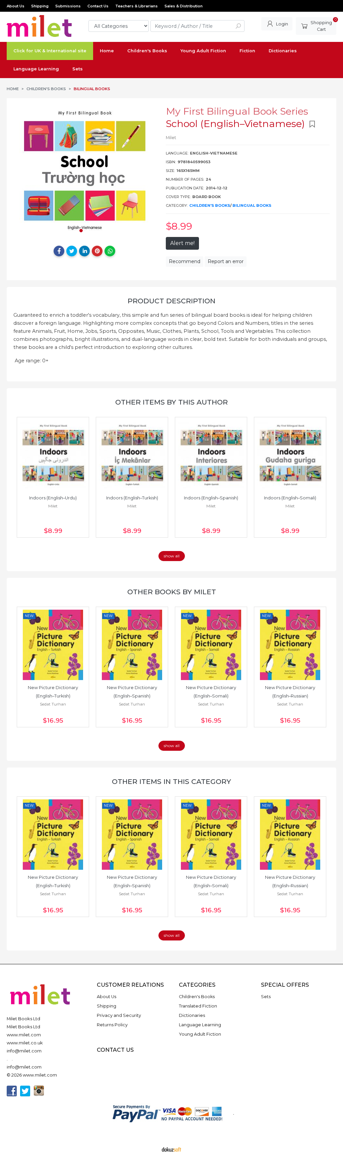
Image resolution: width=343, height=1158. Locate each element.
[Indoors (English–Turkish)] (132, 455)
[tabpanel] (84, 170)
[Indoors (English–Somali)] (290, 455)
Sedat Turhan (53, 704)
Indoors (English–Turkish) (132, 497)
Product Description (171, 301)
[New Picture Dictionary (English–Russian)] (290, 645)
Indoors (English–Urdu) (53, 497)
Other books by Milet (171, 592)
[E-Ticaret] (171, 1149)
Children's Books (209, 205)
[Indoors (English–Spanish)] (211, 455)
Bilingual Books (251, 205)
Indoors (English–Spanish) (211, 497)
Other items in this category (171, 781)
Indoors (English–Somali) (290, 497)
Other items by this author (171, 402)
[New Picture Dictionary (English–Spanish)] (132, 645)
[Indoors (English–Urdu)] (53, 455)
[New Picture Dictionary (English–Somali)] (211, 645)
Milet (53, 505)
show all (172, 555)
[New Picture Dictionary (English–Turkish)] (53, 645)
